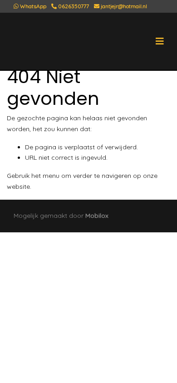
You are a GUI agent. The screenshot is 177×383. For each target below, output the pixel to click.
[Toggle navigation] (160, 41)
